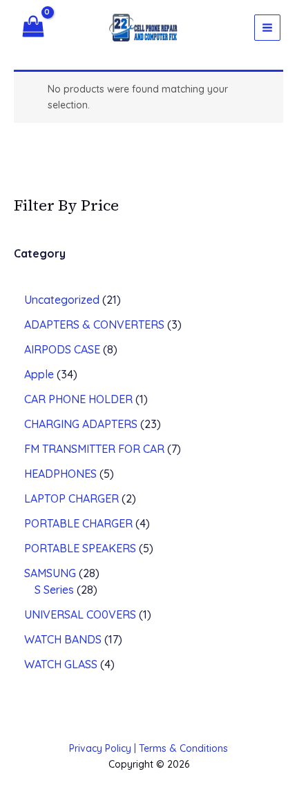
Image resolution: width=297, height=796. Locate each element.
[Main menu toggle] (267, 27)
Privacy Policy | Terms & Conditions (148, 748)
